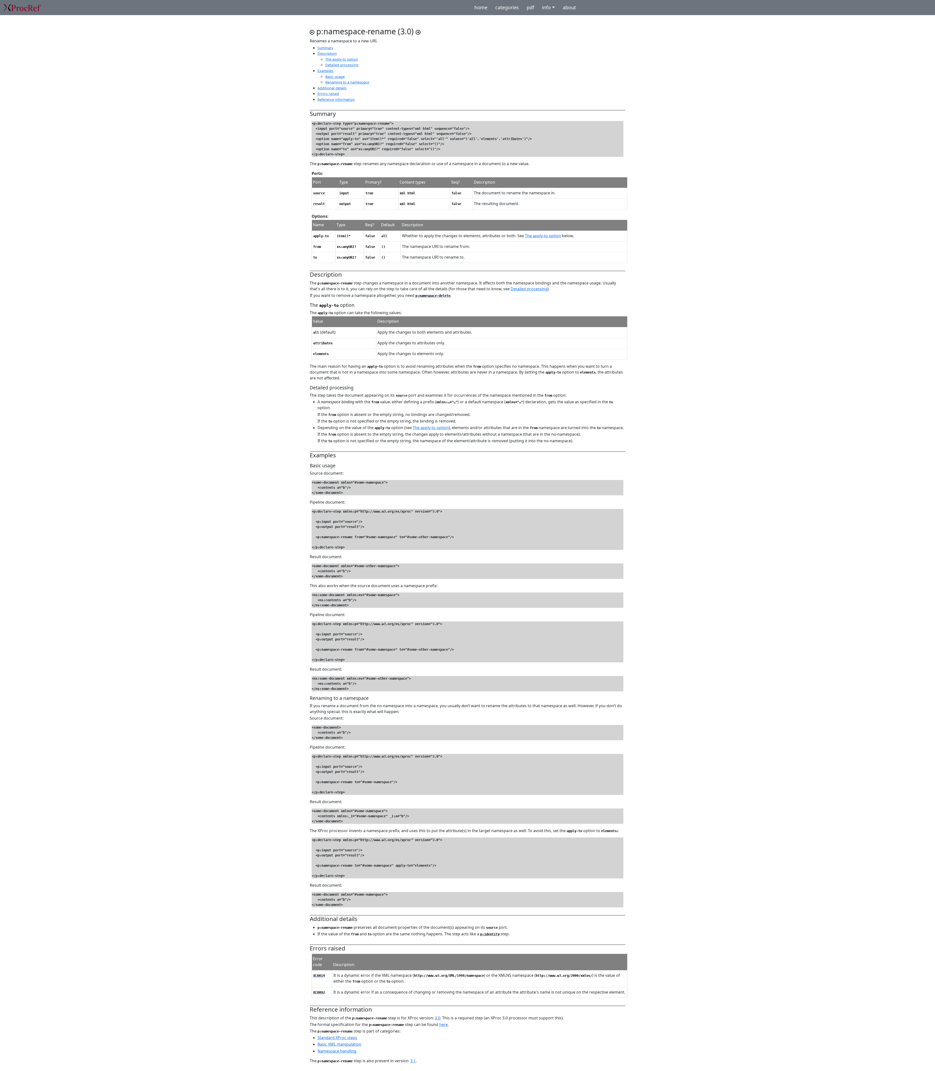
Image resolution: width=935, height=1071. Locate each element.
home (480, 7)
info (546, 7)
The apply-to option (543, 235)
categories (507, 7)
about (569, 7)
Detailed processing (529, 288)
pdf (530, 7)
